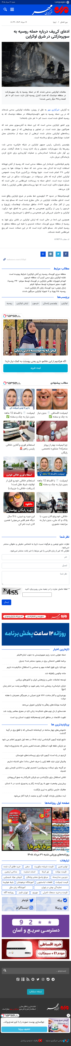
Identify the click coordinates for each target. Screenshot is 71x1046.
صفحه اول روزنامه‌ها (57, 803)
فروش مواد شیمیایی (13, 877)
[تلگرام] (53, 979)
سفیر (27, 866)
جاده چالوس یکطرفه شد (55, 673)
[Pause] (7, 353)
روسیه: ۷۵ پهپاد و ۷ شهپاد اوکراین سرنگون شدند (44, 291)
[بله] (48, 979)
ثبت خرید (36, 368)
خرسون (35, 303)
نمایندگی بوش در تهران (52, 887)
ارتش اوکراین (22, 303)
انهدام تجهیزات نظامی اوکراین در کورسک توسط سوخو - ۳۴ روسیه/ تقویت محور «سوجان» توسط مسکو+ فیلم (36, 282)
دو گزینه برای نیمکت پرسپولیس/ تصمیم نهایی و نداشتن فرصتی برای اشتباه (35, 769)
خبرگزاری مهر (53, 110)
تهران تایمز (23, 892)
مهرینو (35, 892)
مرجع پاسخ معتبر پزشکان (37, 877)
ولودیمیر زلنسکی (50, 303)
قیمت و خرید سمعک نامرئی (55, 892)
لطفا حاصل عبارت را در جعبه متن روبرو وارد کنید (47, 589)
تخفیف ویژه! (24, 1029)
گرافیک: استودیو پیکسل (30, 1040)
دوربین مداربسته (60, 877)
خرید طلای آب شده (12, 866)
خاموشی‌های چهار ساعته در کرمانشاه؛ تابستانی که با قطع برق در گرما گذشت (36, 731)
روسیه (9, 303)
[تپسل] (4, 316)
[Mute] (11, 353)
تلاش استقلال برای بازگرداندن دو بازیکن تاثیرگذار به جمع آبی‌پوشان (36, 777)
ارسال (6, 602)
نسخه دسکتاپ (35, 991)
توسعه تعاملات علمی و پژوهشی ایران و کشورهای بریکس (41, 680)
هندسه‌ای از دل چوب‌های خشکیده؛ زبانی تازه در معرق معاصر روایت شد (34, 711)
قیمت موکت (60, 872)
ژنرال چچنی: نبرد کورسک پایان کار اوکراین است (45, 288)
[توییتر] (38, 979)
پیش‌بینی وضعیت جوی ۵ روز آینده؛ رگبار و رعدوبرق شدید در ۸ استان (35, 783)
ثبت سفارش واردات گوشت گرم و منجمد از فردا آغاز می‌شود (40, 796)
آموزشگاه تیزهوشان (25, 882)
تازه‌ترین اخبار (61, 649)
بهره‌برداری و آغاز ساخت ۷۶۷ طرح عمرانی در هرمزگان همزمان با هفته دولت (35, 697)
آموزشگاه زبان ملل (17, 887)
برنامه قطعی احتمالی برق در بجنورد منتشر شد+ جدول (42, 661)
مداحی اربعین (11, 872)
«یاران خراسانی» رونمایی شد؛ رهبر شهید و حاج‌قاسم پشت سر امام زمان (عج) (34, 687)
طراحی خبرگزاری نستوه (54, 1040)
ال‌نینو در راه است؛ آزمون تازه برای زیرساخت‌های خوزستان (41, 755)
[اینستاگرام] (43, 979)
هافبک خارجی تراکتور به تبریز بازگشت (50, 789)
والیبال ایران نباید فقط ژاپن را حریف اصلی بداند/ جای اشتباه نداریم (36, 761)
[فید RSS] (28, 979)
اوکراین (64, 303)
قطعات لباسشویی (44, 882)
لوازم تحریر (62, 866)
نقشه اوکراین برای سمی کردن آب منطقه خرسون (45, 277)
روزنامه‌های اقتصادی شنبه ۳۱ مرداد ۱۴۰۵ (47, 855)
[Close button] (68, 1015)
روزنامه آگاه (9, 892)
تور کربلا (45, 872)
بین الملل (64, 22)
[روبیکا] (33, 979)
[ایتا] (18, 979)
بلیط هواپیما (8, 882)
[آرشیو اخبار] (23, 979)
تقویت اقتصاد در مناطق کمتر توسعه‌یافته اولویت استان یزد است (38, 717)
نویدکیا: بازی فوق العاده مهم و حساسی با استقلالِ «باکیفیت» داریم (36, 667)
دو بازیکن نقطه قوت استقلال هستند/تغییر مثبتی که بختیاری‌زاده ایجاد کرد (35, 747)
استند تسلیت (29, 872)
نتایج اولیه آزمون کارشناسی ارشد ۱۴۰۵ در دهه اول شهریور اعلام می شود (34, 739)
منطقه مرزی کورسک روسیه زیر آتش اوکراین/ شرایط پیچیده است (37, 274)
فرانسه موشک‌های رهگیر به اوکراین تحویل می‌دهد (44, 705)
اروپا (54, 22)
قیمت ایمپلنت (61, 882)
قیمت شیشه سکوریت (43, 866)
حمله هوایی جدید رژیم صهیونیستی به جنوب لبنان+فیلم (41, 655)
